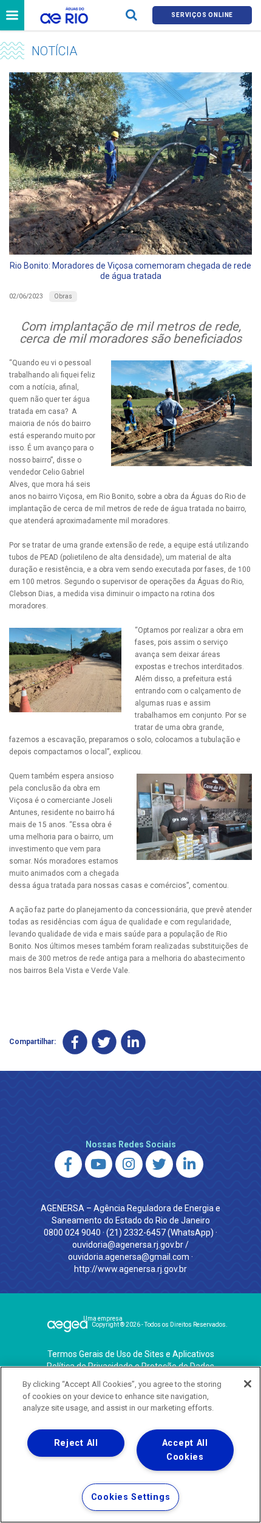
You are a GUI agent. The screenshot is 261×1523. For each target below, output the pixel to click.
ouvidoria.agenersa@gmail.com (128, 1257)
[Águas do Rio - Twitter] (159, 1164)
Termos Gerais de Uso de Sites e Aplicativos (130, 1354)
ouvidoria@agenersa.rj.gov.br (127, 1245)
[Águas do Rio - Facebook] (68, 1164)
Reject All (76, 1443)
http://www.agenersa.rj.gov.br (130, 1269)
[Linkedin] (133, 1042)
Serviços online (202, 15)
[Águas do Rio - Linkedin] (189, 1164)
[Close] (247, 1383)
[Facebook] (75, 1042)
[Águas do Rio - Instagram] (129, 1164)
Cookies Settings (131, 1497)
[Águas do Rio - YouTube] (98, 1164)
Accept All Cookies (185, 1450)
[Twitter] (104, 1042)
